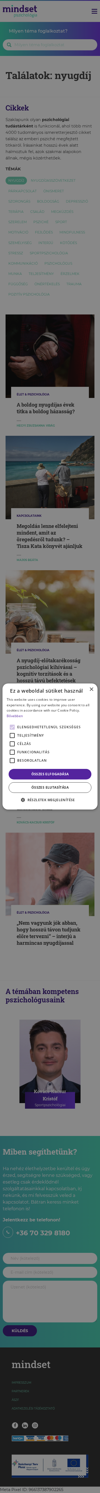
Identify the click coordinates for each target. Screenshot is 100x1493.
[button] (50, 800)
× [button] (91, 689)
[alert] (50, 746)
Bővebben (15, 716)
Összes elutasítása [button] (50, 787)
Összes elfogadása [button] (50, 774)
